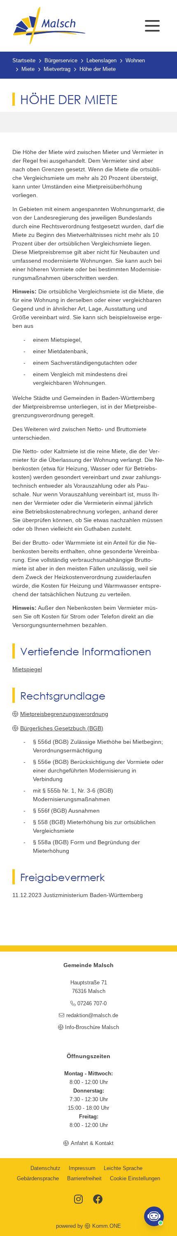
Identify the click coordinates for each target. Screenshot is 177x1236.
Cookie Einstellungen (135, 1178)
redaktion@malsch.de (92, 1015)
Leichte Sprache (123, 1168)
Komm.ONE (106, 1226)
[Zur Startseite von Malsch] (49, 26)
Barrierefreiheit (84, 1178)
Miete (28, 69)
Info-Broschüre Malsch (92, 1027)
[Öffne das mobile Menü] (152, 26)
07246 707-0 (92, 1004)
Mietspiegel (27, 669)
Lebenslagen (101, 61)
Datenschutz (45, 1168)
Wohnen (135, 61)
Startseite (23, 61)
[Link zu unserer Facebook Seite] (98, 1200)
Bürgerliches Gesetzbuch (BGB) (61, 728)
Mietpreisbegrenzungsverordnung (64, 714)
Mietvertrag (57, 69)
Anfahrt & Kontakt (92, 1143)
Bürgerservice (60, 61)
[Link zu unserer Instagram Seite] (78, 1200)
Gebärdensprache (38, 1178)
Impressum (82, 1168)
